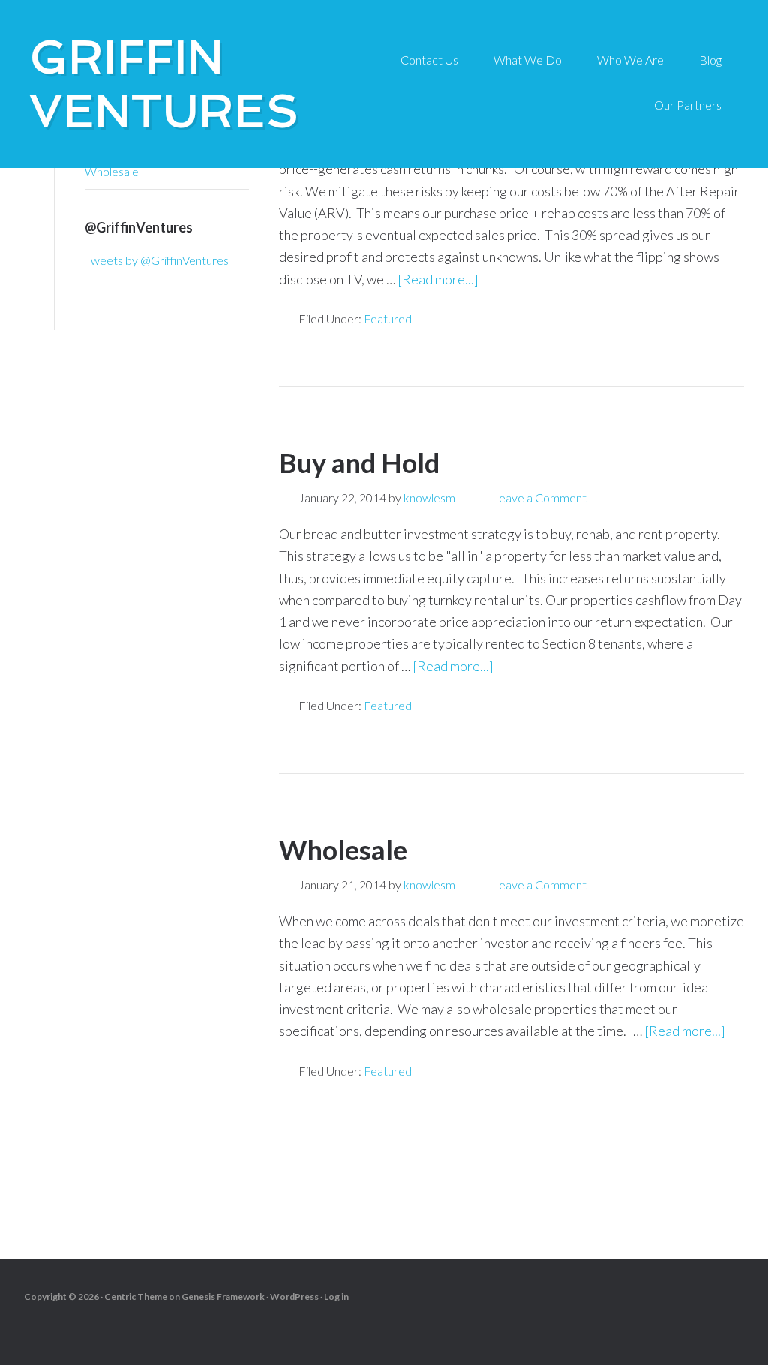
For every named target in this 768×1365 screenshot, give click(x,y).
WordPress (294, 1296)
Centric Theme (135, 1296)
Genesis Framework (223, 1296)
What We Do (528, 59)
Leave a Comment (539, 497)
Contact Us (429, 59)
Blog (710, 59)
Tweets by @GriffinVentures (157, 260)
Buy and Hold (359, 462)
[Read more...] (438, 279)
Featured (388, 318)
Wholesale (343, 849)
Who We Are (630, 59)
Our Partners (688, 105)
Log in (336, 1296)
